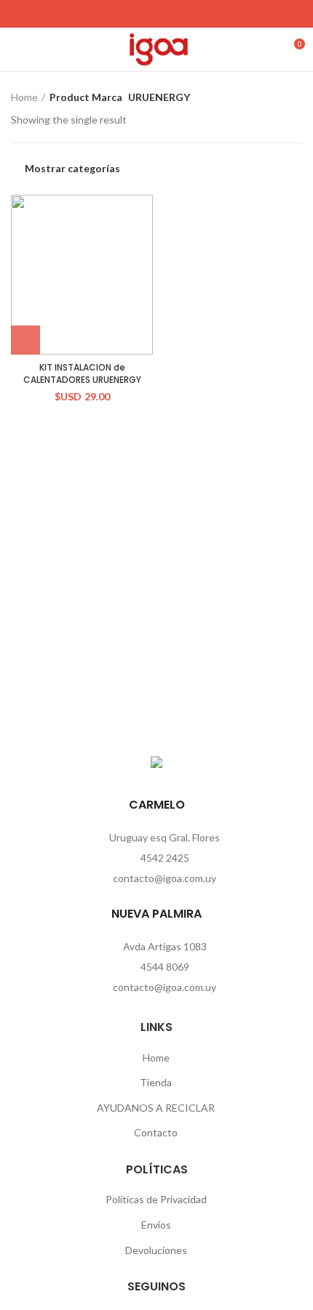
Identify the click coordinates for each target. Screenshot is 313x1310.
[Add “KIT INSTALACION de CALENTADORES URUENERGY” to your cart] (25, 340)
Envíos (156, 1224)
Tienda (156, 1082)
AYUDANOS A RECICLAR (156, 1107)
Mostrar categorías (72, 168)
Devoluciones (156, 1250)
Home (24, 97)
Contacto (156, 1132)
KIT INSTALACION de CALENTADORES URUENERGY (82, 373)
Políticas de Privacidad (156, 1199)
